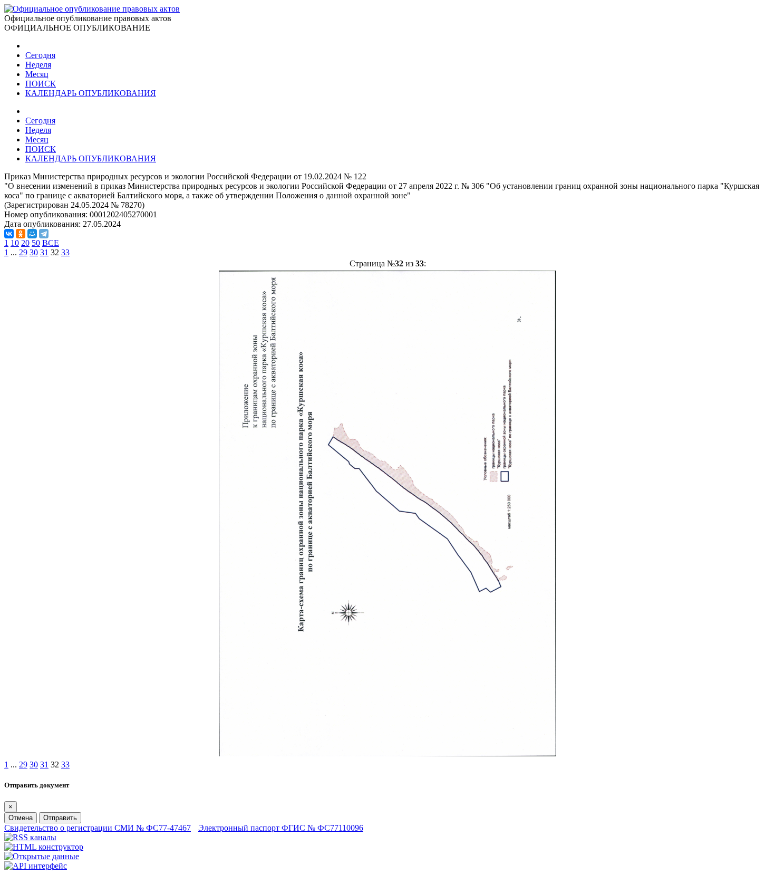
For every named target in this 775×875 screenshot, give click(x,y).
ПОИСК (40, 83)
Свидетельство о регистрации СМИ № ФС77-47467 (97, 827)
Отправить (60, 818)
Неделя (38, 64)
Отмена (20, 818)
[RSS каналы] (30, 837)
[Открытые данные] (41, 856)
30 (34, 252)
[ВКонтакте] (9, 233)
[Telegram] (44, 233)
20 (25, 242)
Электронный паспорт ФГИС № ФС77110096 (280, 827)
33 (65, 252)
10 (15, 242)
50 (36, 242)
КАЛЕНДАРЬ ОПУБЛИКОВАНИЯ (90, 93)
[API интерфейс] (35, 865)
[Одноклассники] (20, 233)
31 (44, 252)
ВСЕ (50, 242)
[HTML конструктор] (43, 846)
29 (23, 252)
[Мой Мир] (32, 233)
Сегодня (40, 55)
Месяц (37, 74)
